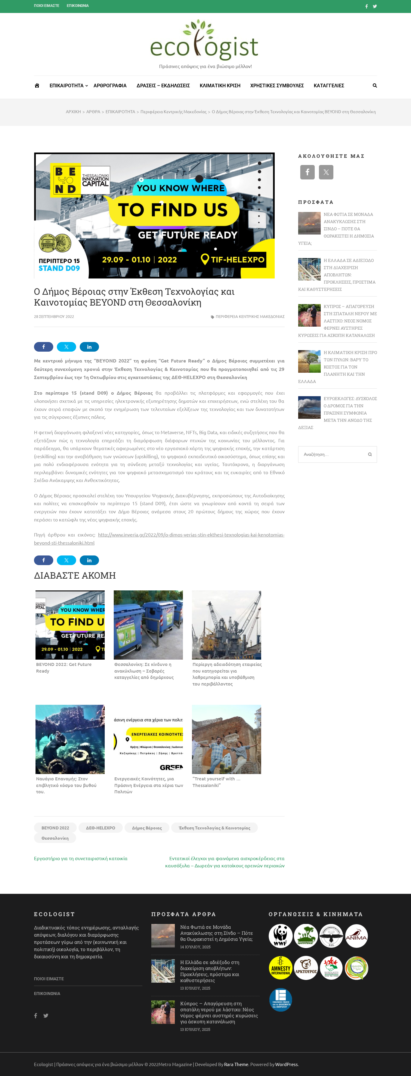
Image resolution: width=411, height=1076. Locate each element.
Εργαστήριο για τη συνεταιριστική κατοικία (81, 858)
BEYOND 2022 (55, 827)
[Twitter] (375, 6)
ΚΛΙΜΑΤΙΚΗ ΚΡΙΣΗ (220, 86)
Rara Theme (236, 1064)
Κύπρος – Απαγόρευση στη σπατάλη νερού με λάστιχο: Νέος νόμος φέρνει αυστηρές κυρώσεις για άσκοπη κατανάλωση (219, 1012)
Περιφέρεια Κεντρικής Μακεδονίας (250, 316)
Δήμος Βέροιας (147, 827)
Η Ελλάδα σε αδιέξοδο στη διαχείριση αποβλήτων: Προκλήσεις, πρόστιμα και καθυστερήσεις (209, 971)
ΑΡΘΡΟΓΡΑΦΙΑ (110, 86)
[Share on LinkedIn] (89, 347)
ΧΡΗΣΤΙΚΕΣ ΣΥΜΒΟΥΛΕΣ (277, 86)
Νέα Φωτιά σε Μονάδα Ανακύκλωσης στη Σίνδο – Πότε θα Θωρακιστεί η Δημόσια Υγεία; (216, 933)
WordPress (286, 1064)
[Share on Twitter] (66, 347)
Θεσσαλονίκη (55, 838)
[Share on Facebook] (43, 347)
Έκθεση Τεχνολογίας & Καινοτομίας (214, 827)
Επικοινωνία (78, 6)
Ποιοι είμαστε (46, 6)
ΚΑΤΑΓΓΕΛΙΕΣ (329, 86)
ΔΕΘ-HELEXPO (100, 827)
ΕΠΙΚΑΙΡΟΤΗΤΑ (67, 86)
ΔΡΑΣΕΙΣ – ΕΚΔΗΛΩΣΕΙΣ (163, 86)
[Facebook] (366, 6)
